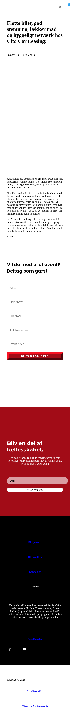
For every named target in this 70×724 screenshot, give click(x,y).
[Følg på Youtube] (24, 649)
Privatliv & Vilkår (35, 691)
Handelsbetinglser (35, 639)
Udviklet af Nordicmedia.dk (35, 706)
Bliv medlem (35, 557)
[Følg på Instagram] (31, 649)
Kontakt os (35, 572)
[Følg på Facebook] (17, 649)
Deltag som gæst (35, 356)
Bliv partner (35, 542)
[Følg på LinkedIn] (10, 649)
